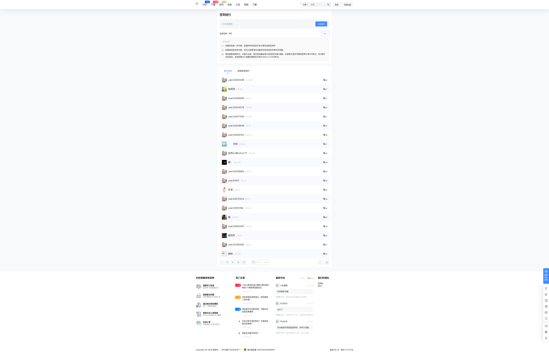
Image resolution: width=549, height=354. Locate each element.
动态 (229, 4)
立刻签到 (321, 24)
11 (253, 262)
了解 (254, 4)
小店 (238, 4)
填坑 (325, 34)
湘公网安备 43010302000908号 (261, 350)
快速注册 (347, 5)
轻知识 (215, 350)
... (248, 262)
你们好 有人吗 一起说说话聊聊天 (299, 315)
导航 (246, 4)
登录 (336, 5)
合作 (221, 3)
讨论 (204, 3)
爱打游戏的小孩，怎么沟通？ (298, 333)
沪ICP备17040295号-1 (230, 350)
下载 (213, 3)
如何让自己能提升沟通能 (296, 297)
